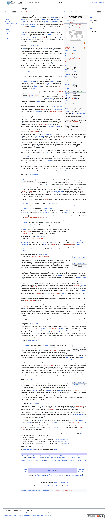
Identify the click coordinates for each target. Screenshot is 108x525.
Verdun (29, 95)
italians (51, 330)
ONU (80, 113)
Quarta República (81, 277)
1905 (37, 383)
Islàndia (28, 459)
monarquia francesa (58, 91)
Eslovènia (46, 457)
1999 (26, 362)
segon (52, 81)
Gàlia (25, 78)
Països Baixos (30, 460)
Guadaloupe (77, 285)
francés (47, 345)
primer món (40, 406)
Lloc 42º (74, 66)
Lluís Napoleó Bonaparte (54, 126)
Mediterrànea (25, 250)
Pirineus (45, 242)
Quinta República (63, 137)
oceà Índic (26, 210)
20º (76, 91)
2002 (57, 39)
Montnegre (69, 485)
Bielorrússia (56, 455)
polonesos (69, 330)
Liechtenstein (48, 459)
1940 (59, 275)
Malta (66, 459)
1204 (52, 63)
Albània (24, 455)
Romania (80, 460)
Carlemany (49, 98)
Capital (66, 42)
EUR (77, 93)
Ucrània (65, 462)
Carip (25, 205)
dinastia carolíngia (58, 191)
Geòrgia (78, 244)
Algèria (57, 142)
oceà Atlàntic (43, 19)
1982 (45, 293)
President (69, 57)
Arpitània (25, 233)
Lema (70, 24)
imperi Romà (63, 187)
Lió (44, 281)
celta (42, 78)
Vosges (56, 247)
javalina (46, 184)
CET (73, 97)
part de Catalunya (27, 224)
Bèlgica (24, 22)
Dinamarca (33, 457)
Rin (48, 83)
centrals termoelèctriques (61, 441)
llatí (40, 179)
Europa (23, 19)
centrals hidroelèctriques (61, 439)
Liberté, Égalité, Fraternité (76, 24)
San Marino (45, 462)
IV (61, 55)
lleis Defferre (39, 293)
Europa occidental (81, 242)
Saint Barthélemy (70, 205)
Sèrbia (50, 462)
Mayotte (68, 210)
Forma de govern (67, 54)
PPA (68, 84)
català (66, 357)
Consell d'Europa (25, 34)
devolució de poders (30, 300)
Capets (59, 86)
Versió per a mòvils (48, 515)
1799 (52, 116)
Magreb (34, 331)
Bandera (71, 22)
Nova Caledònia (28, 214)
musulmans (34, 390)
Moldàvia (71, 459)
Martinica (48, 205)
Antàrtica (25, 216)
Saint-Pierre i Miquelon (51, 203)
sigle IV (35, 85)
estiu (69, 98)
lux (73, 422)
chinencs (61, 331)
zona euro (52, 409)
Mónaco (76, 459)
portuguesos (63, 330)
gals (35, 78)
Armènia (40, 455)
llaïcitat (22, 383)
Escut (81, 22)
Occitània (25, 222)
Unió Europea (52, 17)
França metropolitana (74, 121)
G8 (44, 37)
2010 (66, 80)
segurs (49, 422)
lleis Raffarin (56, 293)
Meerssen (36, 95)
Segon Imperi (43, 128)
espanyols (56, 330)
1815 (22, 123)
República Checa (72, 460)
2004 (66, 293)
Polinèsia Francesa (68, 212)
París (73, 42)
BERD (67, 115)
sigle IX (52, 99)
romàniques (24, 81)
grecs (78, 330)
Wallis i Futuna (47, 212)
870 (30, 96)
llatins (37, 328)
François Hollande (76, 57)
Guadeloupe (41, 205)
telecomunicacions (79, 414)
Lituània (54, 459)
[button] (4, 2)
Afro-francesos (54, 331)
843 (32, 95)
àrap (71, 359)
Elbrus (54, 244)
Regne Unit (46, 21)
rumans (74, 330)
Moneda (67, 93)
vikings (61, 328)
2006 (24, 308)
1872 (40, 350)
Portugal (42, 460)
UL (81, 115)
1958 (22, 137)
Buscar (60, 2)
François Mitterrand (52, 154)
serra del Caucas (69, 244)
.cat (82, 127)
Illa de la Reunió (36, 287)
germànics (42, 328)
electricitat (34, 433)
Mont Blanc (25, 244)
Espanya (58, 22)
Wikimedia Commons (29, 449)
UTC (76, 97)
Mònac (22, 24)
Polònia (36, 460)
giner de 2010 (81, 73)
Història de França (36, 74)
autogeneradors (67, 443)
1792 (25, 111)
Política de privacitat (7, 515)
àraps (37, 331)
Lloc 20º (74, 71)
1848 (50, 124)
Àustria (45, 455)
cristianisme (32, 81)
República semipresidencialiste (76, 54)
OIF (79, 115)
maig (23, 156)
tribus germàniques (49, 180)
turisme (55, 422)
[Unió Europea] (73, 113)
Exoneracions (40, 515)
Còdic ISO (67, 111)
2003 (62, 293)
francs (48, 85)
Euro (73, 93)
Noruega (23, 460)
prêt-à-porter (78, 422)
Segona (61, 134)
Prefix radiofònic (67, 108)
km (77, 67)
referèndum (45, 150)
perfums (84, 422)
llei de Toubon (35, 348)
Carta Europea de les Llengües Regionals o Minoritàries (44, 363)
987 (55, 106)
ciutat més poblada (67, 48)
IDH (66, 91)
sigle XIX (42, 330)
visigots (51, 328)
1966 (28, 39)
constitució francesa (26, 347)
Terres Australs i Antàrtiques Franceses (34, 217)
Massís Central (48, 247)
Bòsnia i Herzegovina (65, 455)
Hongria (83, 457)
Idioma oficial (66, 51)
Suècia (55, 462)
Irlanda (23, 459)
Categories (24, 490)
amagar (14, 11)
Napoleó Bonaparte (26, 116)
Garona (25, 248)
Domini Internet (67, 101)
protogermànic (72, 182)
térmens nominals (79, 406)
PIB (66, 76)
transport (39, 420)
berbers (42, 331)
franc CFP (68, 125)
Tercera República (33, 131)
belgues (47, 330)
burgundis (55, 328)
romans (24, 56)
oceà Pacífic (26, 212)
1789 (54, 113)
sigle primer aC (31, 79)
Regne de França (57, 109)
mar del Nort (55, 21)
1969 (49, 160)
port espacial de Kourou (57, 427)
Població (67, 71)
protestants (48, 390)
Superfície (67, 66)
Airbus (22, 427)
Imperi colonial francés (38, 136)
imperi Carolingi (31, 93)
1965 (48, 152)
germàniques (27, 85)
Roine (75, 248)
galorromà (55, 192)
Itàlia (44, 22)
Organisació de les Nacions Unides (63, 490)
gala (67, 335)
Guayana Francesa (47, 208)
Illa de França (37, 86)
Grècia (78, 457)
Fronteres (67, 69)
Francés (74, 50)
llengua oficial (25, 345)
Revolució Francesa (36, 111)
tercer (56, 81)
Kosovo (37, 459)
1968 (27, 156)
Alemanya (35, 22)
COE (83, 115)
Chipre (78, 455)
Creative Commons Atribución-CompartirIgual (32, 512)
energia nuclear (59, 432)
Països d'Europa (54, 454)
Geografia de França (37, 176)
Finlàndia (63, 457)
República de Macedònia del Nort (59, 460)
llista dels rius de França (38, 238)
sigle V (54, 93)
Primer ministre (69, 59)
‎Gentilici (67, 95)
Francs (54, 50)
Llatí (24, 48)
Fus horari (67, 97)
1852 (49, 128)
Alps (56, 242)
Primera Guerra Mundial (48, 134)
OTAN (77, 113)
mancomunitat (24, 306)
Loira (28, 248)
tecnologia (28, 422)
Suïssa (40, 22)
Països (29, 490)
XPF (72, 125)
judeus (81, 330)
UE (79, 127)
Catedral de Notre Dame (78, 384)
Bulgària (73, 455)
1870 (40, 131)
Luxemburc (29, 22)
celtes (33, 328)
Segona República (42, 124)
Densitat (68, 74)
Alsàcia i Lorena (27, 231)
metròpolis (46, 199)
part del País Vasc (27, 226)
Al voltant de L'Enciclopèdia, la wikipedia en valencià (24, 515)
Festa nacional (67, 62)
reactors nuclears (58, 437)
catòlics (64, 389)
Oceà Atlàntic (24, 242)
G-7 (76, 115)
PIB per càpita (67, 82)
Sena (32, 248)
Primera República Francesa (55, 111)
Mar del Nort (83, 240)
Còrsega (25, 227)
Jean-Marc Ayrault (76, 58)
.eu (69, 127)
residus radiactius (48, 433)
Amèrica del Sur (27, 208)
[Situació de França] (76, 35)
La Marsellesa (78, 27)
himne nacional (72, 27)
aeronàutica (81, 420)
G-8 (74, 115)
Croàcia (28, 457)
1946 (23, 278)
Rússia (85, 460)
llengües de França (37, 343)
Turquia (70, 480)
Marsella (48, 281)
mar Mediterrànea (30, 24)
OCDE (71, 115)
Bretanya (25, 229)
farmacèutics (74, 420)
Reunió (47, 210)
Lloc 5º (73, 76)
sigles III (57, 55)
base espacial (39, 427)
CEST (73, 98)
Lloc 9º (73, 84)
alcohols (23, 424)
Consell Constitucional (47, 365)
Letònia (42, 459)
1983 (48, 293)
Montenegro (82, 459)
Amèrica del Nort (27, 203)
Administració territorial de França (40, 256)
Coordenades (68, 45)
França (55, 449)
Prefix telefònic (67, 104)
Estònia (58, 457)
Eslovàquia (40, 457)
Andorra (53, 22)
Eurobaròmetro (78, 390)
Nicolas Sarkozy (44, 170)
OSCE (83, 113)
